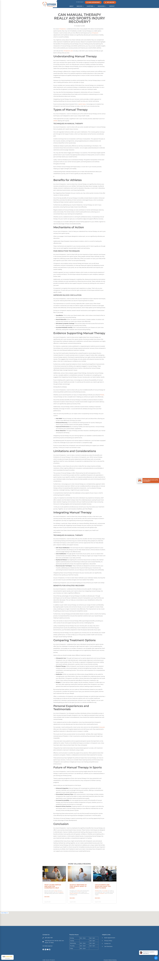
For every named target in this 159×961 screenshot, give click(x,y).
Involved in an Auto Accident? (150, 480)
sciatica (78, 890)
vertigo (55, 890)
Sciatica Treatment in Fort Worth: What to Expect (78, 886)
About (71, 6)
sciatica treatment (74, 893)
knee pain (102, 727)
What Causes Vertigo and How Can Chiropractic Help (52, 886)
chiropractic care (68, 50)
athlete (55, 120)
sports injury (82, 104)
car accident (105, 890)
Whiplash (97, 890)
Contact (112, 6)
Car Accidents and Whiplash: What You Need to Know (103, 886)
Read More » (47, 896)
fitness (102, 394)
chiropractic (95, 33)
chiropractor (62, 29)
